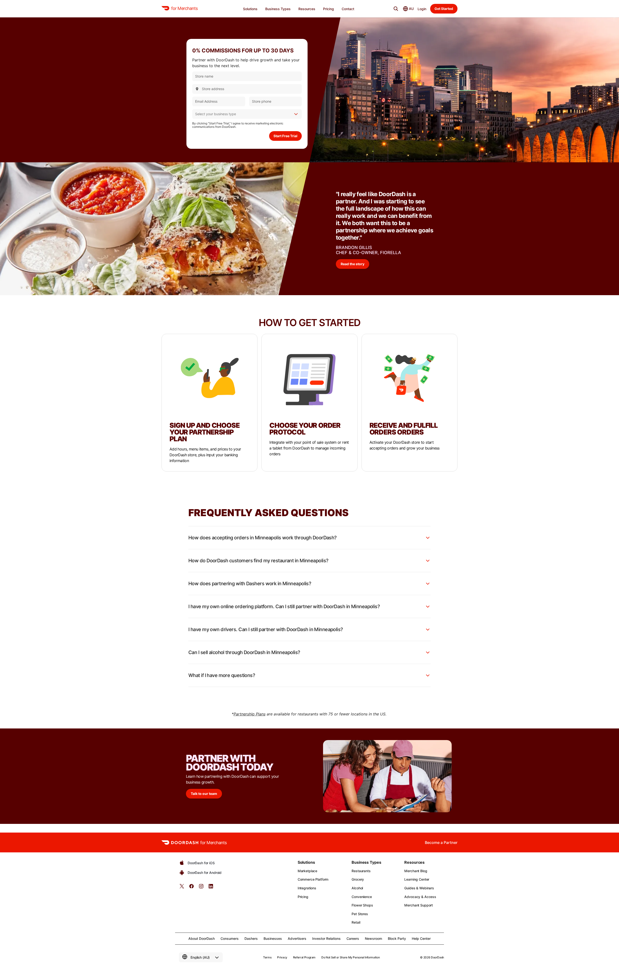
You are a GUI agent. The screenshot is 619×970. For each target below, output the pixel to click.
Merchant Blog (415, 871)
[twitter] (182, 888)
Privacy (282, 957)
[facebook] (191, 888)
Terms (267, 957)
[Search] (396, 9)
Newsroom (373, 938)
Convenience (362, 897)
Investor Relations (326, 938)
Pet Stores (360, 914)
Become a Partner (441, 842)
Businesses (273, 938)
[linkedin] (211, 888)
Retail (356, 922)
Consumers (230, 938)
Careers (352, 938)
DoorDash (437, 957)
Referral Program (304, 957)
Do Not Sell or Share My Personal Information (350, 957)
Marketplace (307, 871)
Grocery (358, 879)
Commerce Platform (313, 879)
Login (422, 9)
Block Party (397, 938)
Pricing (303, 897)
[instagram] (201, 888)
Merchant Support (418, 905)
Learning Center (416, 879)
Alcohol (357, 888)
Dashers (251, 938)
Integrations (307, 888)
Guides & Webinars (419, 888)
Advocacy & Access (420, 897)
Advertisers (297, 938)
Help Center (421, 938)
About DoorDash (201, 938)
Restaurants (361, 871)
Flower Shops (362, 905)
